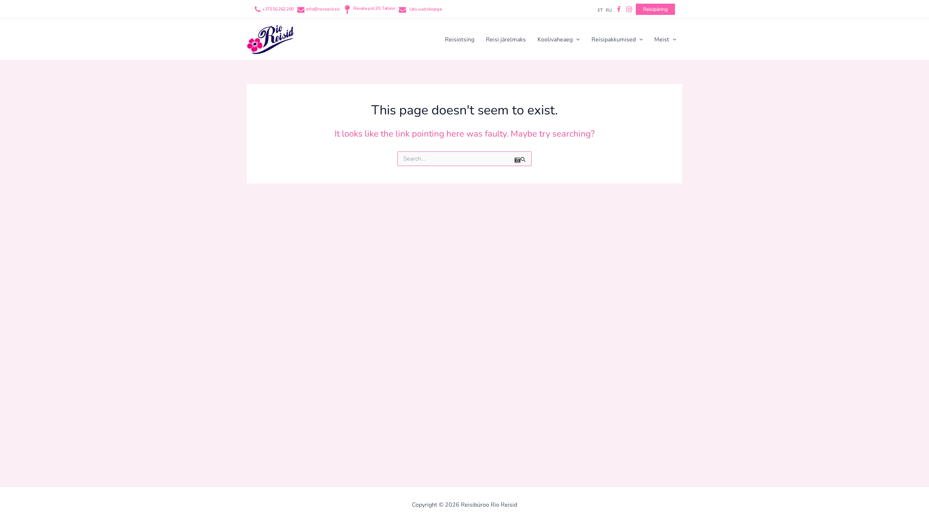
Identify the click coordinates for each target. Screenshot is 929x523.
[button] (576, 39)
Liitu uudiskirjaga (425, 9)
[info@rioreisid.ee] (300, 9)
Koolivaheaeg (555, 40)
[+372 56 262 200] (257, 9)
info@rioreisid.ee (323, 9)
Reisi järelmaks (506, 40)
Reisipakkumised (614, 40)
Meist (661, 40)
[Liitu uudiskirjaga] (402, 9)
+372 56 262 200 (278, 9)
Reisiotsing (459, 40)
